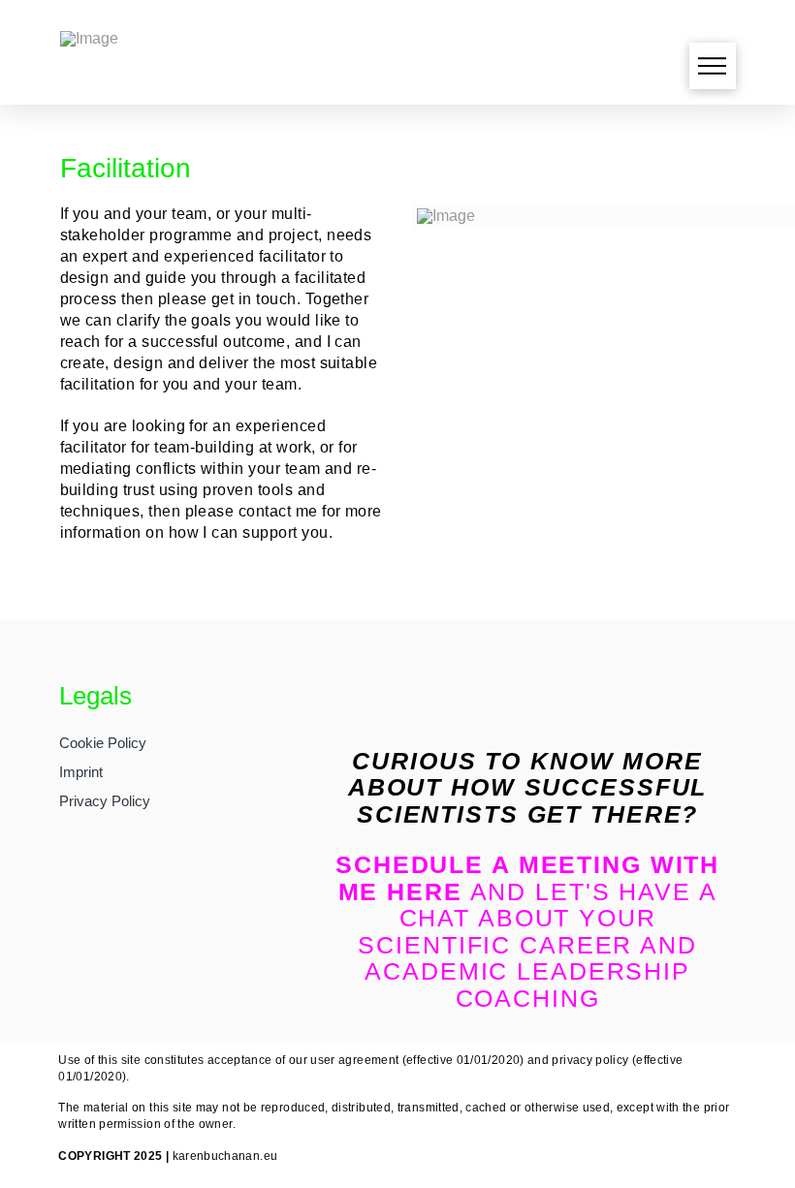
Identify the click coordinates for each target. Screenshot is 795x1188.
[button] (712, 66)
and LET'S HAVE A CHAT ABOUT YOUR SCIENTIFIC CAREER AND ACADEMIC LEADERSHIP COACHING (527, 931)
